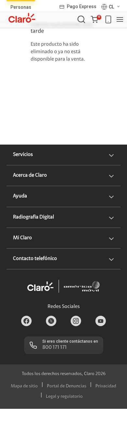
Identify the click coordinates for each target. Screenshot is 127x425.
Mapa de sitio (24, 386)
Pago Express (81, 6)
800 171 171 (54, 347)
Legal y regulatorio (64, 397)
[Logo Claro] (21, 18)
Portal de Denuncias (66, 386)
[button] (96, 19)
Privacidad (105, 386)
